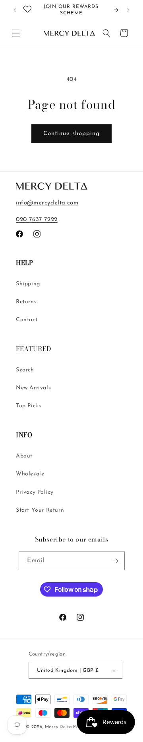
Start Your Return (40, 510)
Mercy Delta (58, 727)
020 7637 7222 (37, 220)
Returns (26, 302)
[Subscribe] (115, 561)
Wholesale (30, 474)
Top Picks (28, 406)
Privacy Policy (34, 492)
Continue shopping (71, 134)
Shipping (28, 284)
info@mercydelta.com (47, 203)
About (24, 456)
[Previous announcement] (14, 10)
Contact (26, 320)
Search (25, 370)
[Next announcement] (128, 10)
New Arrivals (33, 388)
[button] (16, 33)
